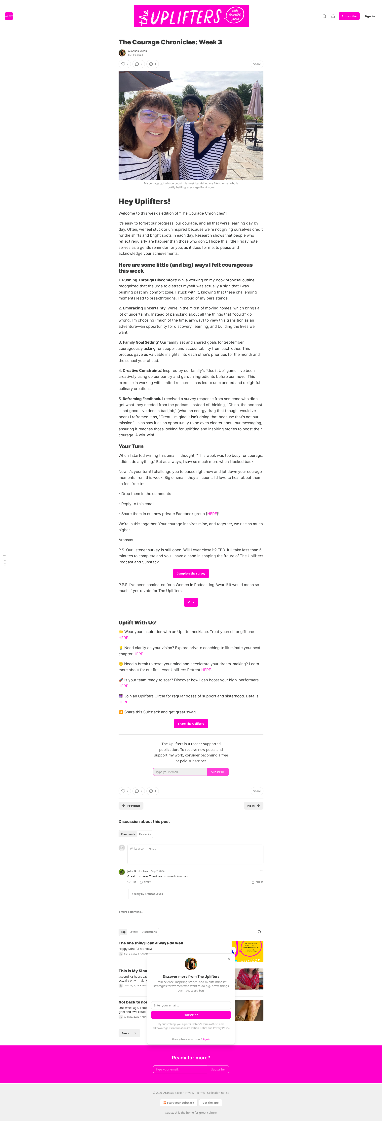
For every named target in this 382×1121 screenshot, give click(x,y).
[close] (229, 959)
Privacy (189, 1093)
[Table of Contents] (4, 560)
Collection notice (218, 1093)
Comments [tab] (128, 834)
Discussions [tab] (149, 932)
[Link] (113, 201)
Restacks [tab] (145, 834)
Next (251, 806)
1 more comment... (131, 912)
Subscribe (349, 16)
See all (127, 1033)
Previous (133, 806)
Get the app (211, 1102)
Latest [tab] (134, 932)
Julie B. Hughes (137, 871)
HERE (212, 513)
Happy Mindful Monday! (135, 949)
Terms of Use (210, 1024)
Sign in (369, 16)
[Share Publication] (333, 16)
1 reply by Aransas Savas (147, 894)
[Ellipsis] (261, 871)
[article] (191, 951)
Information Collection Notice (189, 1028)
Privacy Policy (221, 1028)
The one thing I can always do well (151, 943)
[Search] (324, 16)
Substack (171, 1112)
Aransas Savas (137, 51)
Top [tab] (123, 932)
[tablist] (136, 834)
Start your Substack (180, 1102)
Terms (201, 1093)
